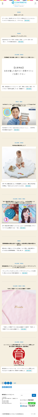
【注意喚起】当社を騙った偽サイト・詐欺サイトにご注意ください (19, 57)
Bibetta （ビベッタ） (19, 14)
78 (10, 383)
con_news (17, 54)
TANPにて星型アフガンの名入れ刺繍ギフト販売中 (18, 288)
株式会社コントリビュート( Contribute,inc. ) (15, 413)
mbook (21, 54)
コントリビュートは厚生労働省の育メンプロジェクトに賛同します (19, 344)
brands (19, 12)
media (21, 101)
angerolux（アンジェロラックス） (19, 36)
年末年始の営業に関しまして (19, 145)
